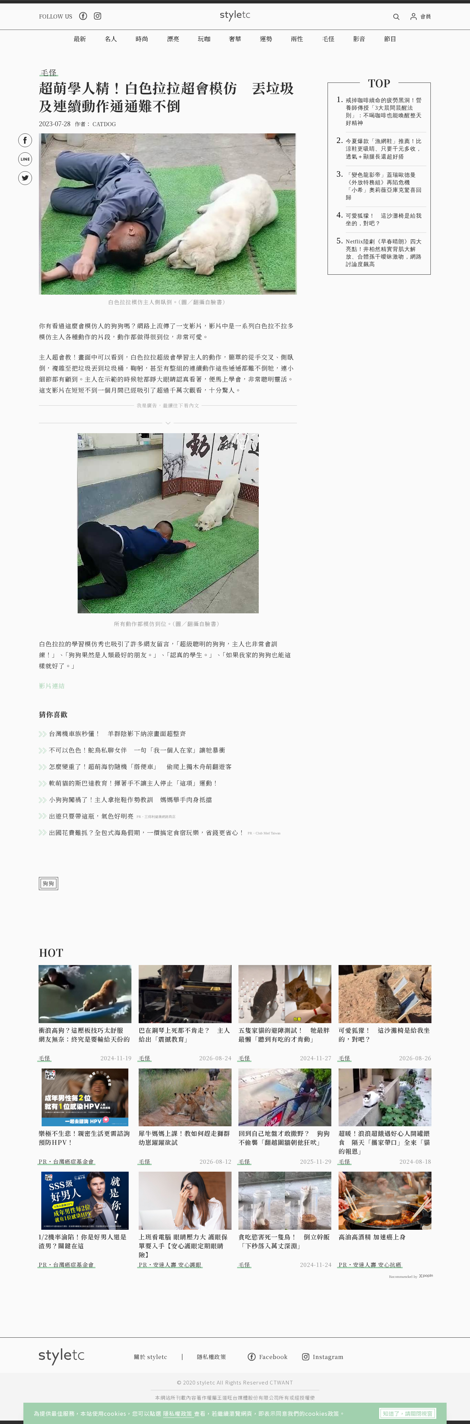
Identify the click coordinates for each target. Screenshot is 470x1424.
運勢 (266, 38)
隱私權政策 (178, 1413)
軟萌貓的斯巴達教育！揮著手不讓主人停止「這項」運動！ (134, 782)
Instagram (328, 1356)
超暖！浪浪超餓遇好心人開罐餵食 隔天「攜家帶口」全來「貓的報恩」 (384, 1142)
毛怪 (328, 38)
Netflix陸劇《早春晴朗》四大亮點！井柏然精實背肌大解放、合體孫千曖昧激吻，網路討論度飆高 (384, 253)
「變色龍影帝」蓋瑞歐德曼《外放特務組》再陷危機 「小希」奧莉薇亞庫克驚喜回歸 (384, 186)
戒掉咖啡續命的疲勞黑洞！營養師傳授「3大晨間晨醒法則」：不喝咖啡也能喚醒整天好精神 (384, 111)
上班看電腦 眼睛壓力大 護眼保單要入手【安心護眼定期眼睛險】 (183, 1245)
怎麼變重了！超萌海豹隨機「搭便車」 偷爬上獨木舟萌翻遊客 (140, 766)
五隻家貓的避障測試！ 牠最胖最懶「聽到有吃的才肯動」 (284, 1034)
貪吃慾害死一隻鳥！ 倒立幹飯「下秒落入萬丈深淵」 (284, 1241)
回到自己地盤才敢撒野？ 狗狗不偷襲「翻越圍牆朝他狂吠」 (284, 1138)
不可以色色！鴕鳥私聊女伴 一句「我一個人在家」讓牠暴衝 (137, 749)
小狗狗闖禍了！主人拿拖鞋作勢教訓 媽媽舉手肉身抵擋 (130, 799)
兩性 (297, 38)
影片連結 (52, 685)
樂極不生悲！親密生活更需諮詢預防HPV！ (84, 1138)
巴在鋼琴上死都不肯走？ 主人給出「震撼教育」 (184, 1034)
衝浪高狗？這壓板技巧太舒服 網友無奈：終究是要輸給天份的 (84, 1034)
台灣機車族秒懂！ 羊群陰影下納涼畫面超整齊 (117, 733)
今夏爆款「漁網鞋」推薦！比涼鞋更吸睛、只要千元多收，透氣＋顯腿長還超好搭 (384, 148)
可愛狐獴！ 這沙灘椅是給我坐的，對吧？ (384, 219)
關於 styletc (151, 1357)
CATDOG (104, 124)
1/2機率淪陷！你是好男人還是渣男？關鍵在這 (83, 1241)
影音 (359, 38)
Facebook (273, 1356)
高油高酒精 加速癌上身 (372, 1236)
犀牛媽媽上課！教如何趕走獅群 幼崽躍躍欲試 (185, 1138)
